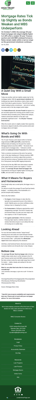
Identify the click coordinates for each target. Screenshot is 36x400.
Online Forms (18, 373)
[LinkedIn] (19, 394)
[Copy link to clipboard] (19, 50)
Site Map (18, 353)
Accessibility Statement (18, 349)
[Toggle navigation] (33, 3)
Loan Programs (18, 363)
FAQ (18, 377)
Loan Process (18, 366)
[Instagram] (16, 394)
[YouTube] (22, 394)
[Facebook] (14, 394)
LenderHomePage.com (23, 397)
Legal (18, 342)
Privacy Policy (18, 346)
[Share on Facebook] (3, 50)
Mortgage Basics (18, 370)
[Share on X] (7, 50)
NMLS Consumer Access (18, 316)
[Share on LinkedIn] (11, 50)
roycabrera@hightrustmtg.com (18, 332)
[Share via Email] (15, 50)
